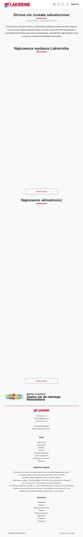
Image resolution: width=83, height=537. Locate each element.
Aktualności (41, 502)
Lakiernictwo (41, 442)
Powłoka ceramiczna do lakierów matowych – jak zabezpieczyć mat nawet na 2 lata (41, 488)
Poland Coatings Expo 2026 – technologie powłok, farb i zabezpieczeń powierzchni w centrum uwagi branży (22, 303)
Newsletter (41, 397)
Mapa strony (41, 516)
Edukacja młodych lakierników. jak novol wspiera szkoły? (41, 477)
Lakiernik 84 (54, 173)
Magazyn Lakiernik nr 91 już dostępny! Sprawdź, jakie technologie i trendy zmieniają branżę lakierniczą (61, 247)
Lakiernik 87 (41, 131)
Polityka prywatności (41, 513)
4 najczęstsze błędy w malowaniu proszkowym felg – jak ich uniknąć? (41, 475)
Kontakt (41, 510)
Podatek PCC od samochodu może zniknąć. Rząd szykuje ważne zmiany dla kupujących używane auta (61, 357)
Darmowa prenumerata (41, 508)
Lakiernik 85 (29, 173)
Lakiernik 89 (67, 88)
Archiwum (41, 505)
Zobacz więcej (41, 191)
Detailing (41, 447)
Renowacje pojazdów (41, 453)
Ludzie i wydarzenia (41, 455)
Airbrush (41, 450)
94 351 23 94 (42, 421)
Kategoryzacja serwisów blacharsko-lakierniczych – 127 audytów (41, 491)
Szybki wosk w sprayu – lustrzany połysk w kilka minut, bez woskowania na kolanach (41, 480)
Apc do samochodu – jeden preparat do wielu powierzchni (41, 483)
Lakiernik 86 (67, 131)
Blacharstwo (41, 445)
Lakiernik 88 (16, 131)
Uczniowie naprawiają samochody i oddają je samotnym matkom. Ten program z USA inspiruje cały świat (22, 357)
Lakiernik (36, 20)
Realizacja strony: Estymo (67, 533)
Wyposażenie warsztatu (41, 458)
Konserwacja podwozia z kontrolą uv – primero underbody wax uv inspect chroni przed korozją (41, 485)
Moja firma (41, 461)
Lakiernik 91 (16, 88)
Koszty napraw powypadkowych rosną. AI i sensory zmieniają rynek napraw (61, 303)
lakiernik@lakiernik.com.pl (41, 429)
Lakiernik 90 (41, 88)
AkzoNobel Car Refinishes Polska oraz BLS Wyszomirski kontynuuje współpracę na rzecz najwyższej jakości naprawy (22, 247)
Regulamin (41, 521)
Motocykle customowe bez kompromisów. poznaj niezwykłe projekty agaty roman (41, 472)
